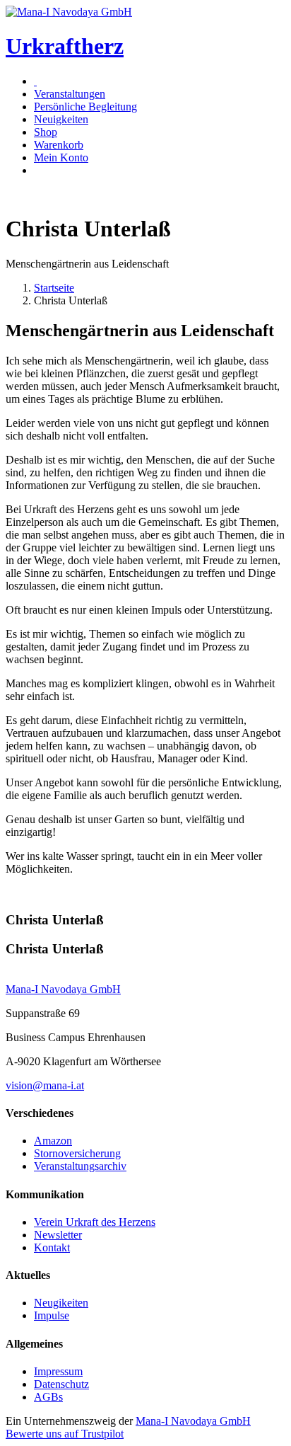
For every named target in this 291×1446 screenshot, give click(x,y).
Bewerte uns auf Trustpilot (65, 1434)
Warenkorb (58, 145)
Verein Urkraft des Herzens (94, 1222)
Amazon (53, 1141)
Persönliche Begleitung (85, 107)
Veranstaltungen (69, 94)
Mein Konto (61, 157)
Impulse (51, 1315)
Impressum (58, 1371)
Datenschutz (61, 1384)
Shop (45, 132)
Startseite (54, 288)
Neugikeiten (61, 1303)
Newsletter (58, 1235)
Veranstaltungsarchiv (80, 1166)
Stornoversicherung (77, 1153)
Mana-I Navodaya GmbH (193, 1421)
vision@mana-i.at (45, 1085)
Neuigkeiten (61, 119)
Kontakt (52, 1247)
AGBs (48, 1397)
